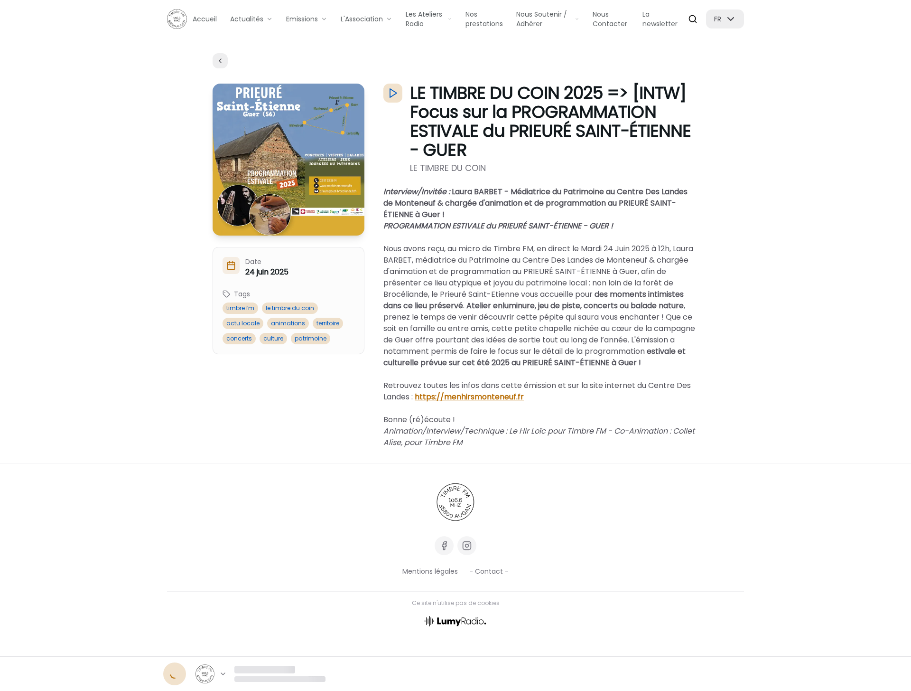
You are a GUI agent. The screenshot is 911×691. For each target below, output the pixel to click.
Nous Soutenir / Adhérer (541, 18)
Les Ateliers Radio (424, 18)
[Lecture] (174, 674)
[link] (455, 502)
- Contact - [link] (489, 571)
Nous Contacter (610, 18)
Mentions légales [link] (430, 571)
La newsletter (660, 18)
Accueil (205, 19)
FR (717, 19)
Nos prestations (484, 18)
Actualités (246, 19)
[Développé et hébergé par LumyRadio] (455, 620)
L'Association (362, 19)
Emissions (302, 19)
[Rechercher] (692, 18)
